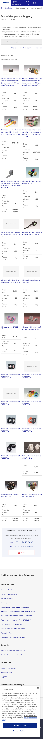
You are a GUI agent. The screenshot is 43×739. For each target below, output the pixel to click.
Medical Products (7, 672)
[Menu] (40, 3)
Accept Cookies (20, 725)
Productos (9, 8)
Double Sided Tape (7, 590)
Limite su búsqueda (12, 42)
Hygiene (4, 677)
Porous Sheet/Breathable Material (13, 629)
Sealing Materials (7, 599)
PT (27, 2)
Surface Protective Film (9, 594)
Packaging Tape (6, 633)
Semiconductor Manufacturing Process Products (18, 611)
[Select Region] (34, 3)
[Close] (38, 688)
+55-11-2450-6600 (23, 542)
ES (28, 4)
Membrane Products (8, 668)
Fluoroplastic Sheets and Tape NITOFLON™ (16, 620)
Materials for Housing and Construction (15, 607)
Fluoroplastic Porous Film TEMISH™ (13, 624)
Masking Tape (6, 603)
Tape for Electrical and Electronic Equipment (16, 616)
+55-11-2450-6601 (24, 546)
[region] (20, 711)
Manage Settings (19, 731)
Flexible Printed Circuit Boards (11, 655)
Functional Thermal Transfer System (13, 637)
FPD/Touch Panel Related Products (13, 651)
